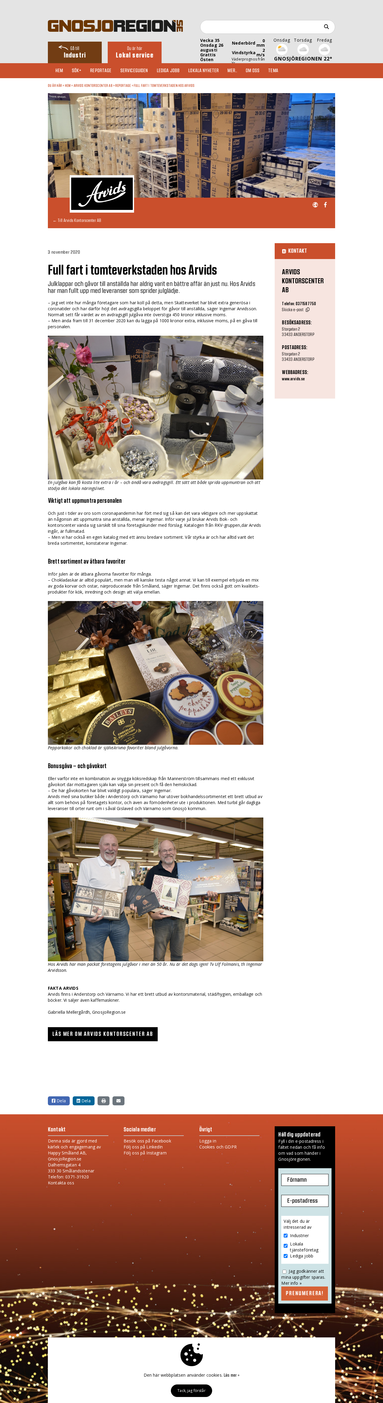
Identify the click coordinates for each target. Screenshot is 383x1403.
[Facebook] (325, 205)
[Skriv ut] (104, 1100)
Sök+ (77, 70)
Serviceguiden (134, 70)
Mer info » (291, 1283)
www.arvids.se (293, 379)
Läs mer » (231, 1375)
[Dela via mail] (118, 1100)
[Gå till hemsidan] (315, 205)
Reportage (100, 70)
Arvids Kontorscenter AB (93, 85)
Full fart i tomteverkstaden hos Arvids (164, 85)
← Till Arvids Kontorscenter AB (77, 220)
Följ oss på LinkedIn (143, 1147)
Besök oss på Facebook (147, 1141)
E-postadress (302, 1201)
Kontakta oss (61, 1183)
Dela (60, 1101)
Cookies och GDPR (218, 1147)
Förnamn (297, 1180)
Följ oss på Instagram (145, 1153)
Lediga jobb (168, 70)
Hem (59, 70)
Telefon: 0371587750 (299, 304)
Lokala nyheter (203, 70)
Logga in (207, 1141)
